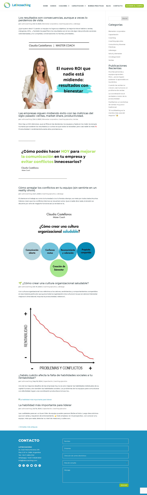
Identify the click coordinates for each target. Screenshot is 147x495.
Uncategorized (114, 57)
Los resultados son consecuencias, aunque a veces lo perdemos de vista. (53, 19)
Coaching (63, 6)
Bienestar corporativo (50, 24)
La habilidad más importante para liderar (45, 405)
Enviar (124, 485)
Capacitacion (78, 6)
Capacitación (48, 381)
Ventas (75, 119)
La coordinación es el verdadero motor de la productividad (117, 96)
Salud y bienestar (115, 54)
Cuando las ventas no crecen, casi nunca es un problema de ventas (118, 87)
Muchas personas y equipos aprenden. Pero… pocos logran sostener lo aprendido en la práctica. (118, 77)
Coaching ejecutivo (65, 24)
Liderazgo (76, 24)
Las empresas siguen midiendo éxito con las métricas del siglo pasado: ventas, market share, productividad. (55, 114)
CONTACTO (117, 6)
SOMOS (53, 6)
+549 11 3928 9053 (34, 458)
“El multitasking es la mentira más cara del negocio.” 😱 (116, 112)
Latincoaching (26, 24)
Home (45, 6)
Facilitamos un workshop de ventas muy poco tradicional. (118, 104)
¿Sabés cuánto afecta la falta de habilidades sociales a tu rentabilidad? (55, 376)
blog (108, 6)
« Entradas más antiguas (27, 427)
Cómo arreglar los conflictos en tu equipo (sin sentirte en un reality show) (57, 189)
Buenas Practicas (96, 6)
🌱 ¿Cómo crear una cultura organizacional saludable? (53, 283)
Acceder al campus (134, 6)
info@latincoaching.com (27, 460)
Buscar (124, 18)
